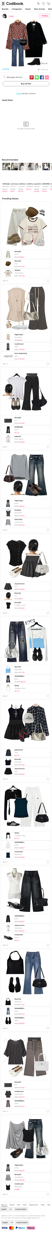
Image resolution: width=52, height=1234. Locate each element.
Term (18, 1205)
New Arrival (39, 9)
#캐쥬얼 (6, 69)
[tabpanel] (5, 178)
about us (4, 1205)
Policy (24, 1205)
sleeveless (6, 186)
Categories (17, 9)
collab (43, 1205)
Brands (5, 9)
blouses (37, 186)
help (48, 1205)
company (4, 1206)
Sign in (18, 93)
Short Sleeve (14, 186)
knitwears (29, 186)
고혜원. (11, 16)
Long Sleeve (22, 186)
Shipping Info (33, 1205)
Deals (28, 9)
